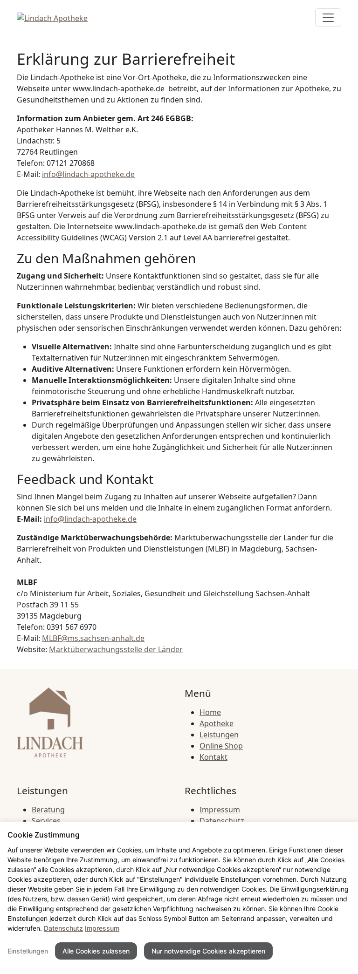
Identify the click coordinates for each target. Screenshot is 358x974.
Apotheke (217, 723)
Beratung (48, 809)
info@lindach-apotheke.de (88, 174)
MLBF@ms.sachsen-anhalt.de (93, 638)
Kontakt (213, 757)
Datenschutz (222, 821)
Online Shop (221, 746)
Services (46, 821)
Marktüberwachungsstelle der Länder (116, 649)
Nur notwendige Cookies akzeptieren (208, 951)
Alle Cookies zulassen (96, 951)
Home (210, 712)
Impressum (220, 809)
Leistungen (219, 734)
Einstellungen (27, 951)
